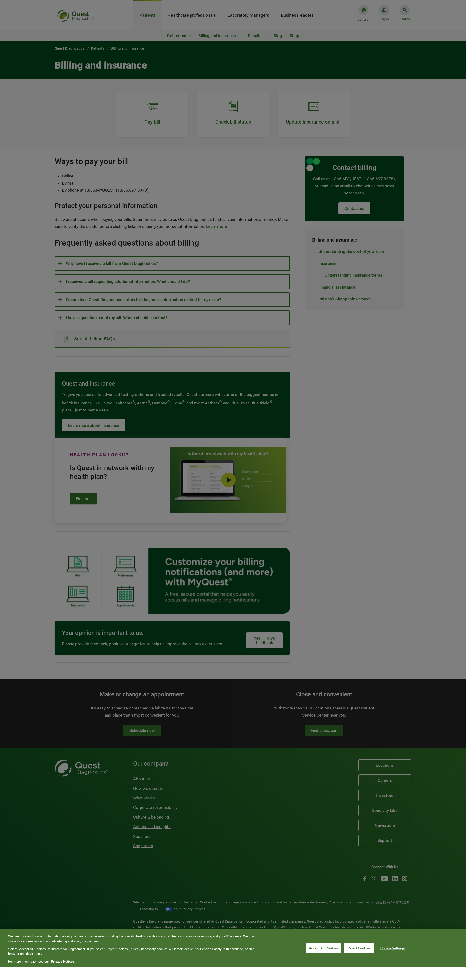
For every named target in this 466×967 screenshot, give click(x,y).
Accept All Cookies (323, 948)
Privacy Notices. (63, 961)
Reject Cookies (359, 948)
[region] (233, 948)
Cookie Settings (392, 948)
